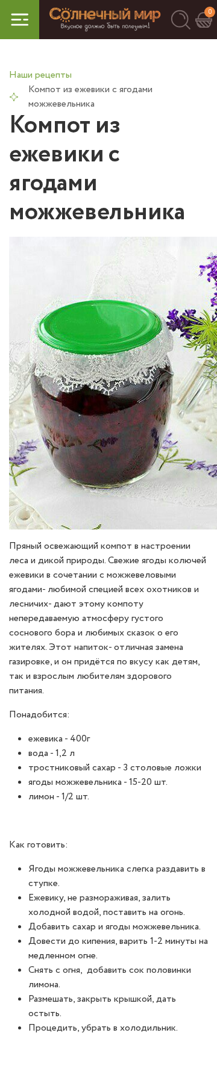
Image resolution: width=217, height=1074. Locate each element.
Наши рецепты (40, 75)
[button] (180, 20)
